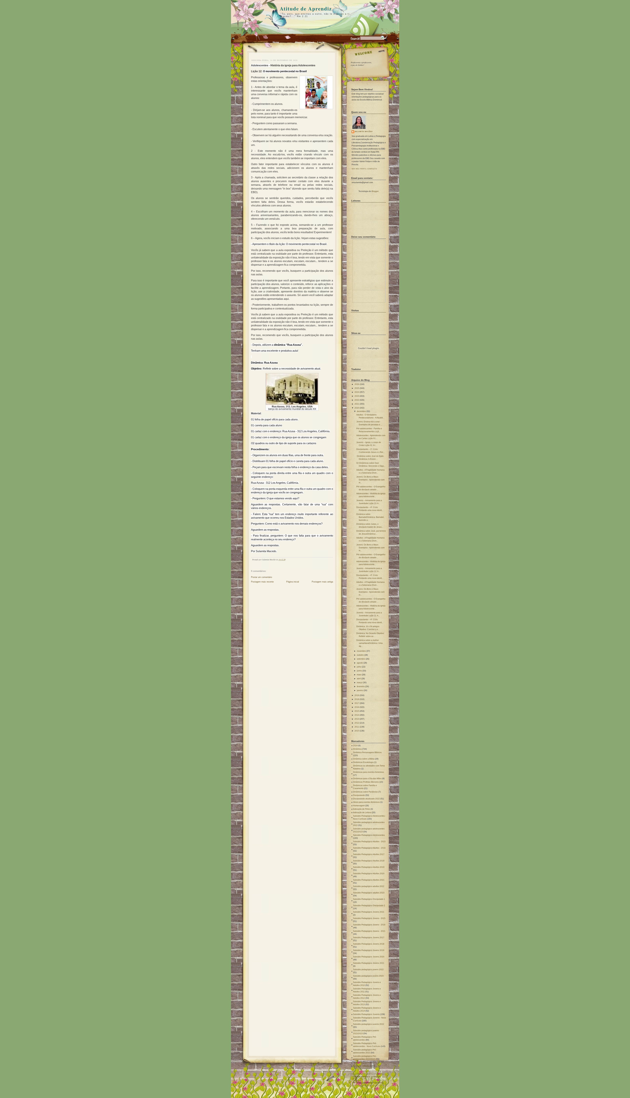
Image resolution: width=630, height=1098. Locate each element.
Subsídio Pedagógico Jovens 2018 (368, 944)
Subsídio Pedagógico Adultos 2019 (368, 867)
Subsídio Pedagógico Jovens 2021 (368, 912)
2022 (357, 400)
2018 (357, 699)
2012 (357, 723)
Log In (321, 42)
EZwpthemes (378, 1083)
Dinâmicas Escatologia (363, 762)
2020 (357, 408)
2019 (357, 695)
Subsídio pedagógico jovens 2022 (368, 969)
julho (359, 667)
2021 (357, 404)
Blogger (375, 191)
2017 (357, 703)
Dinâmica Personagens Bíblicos (367, 752)
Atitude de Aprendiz (306, 8)
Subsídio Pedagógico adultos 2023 (368, 893)
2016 (357, 707)
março (359, 682)
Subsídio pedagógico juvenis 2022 (368, 1024)
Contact (309, 42)
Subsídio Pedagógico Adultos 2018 (368, 861)
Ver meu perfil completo (364, 169)
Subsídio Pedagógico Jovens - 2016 (369, 925)
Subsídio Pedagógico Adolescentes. (369, 835)
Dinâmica (357, 749)
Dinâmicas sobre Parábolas (365, 792)
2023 (357, 396)
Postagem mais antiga (322, 582)
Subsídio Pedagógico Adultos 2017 (368, 854)
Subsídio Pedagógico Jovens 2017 (368, 937)
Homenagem (359, 805)
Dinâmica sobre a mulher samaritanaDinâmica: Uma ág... (369, 643)
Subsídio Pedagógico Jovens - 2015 (369, 918)
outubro (360, 655)
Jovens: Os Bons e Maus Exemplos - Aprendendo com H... (370, 480)
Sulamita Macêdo (364, 131)
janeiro (360, 690)
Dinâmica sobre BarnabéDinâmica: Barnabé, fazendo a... (370, 517)
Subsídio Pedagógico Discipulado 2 (369, 905)
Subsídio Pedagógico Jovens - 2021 (369, 931)
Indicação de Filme (361, 809)
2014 (357, 715)
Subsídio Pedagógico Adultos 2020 (368, 873)
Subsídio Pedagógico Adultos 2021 (368, 880)
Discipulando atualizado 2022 (366, 799)
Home (276, 42)
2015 (357, 711)
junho (359, 671)
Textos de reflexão (361, 1066)
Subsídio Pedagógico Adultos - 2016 (369, 848)
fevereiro (361, 686)
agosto (360, 663)
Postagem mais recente (262, 582)
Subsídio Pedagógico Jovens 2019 (368, 950)
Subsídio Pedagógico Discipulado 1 (369, 899)
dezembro (361, 411)
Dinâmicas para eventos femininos (368, 772)
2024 (357, 392)
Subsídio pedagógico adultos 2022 (368, 886)
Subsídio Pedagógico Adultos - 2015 (369, 841)
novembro (361, 651)
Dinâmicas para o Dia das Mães (367, 778)
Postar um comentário (261, 577)
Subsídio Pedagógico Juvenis (366, 1014)
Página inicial (292, 582)
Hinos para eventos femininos (366, 802)
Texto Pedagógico (361, 1062)
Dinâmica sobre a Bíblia (363, 759)
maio (359, 675)
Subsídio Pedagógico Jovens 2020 (368, 957)
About (298, 42)
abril (359, 678)
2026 (357, 384)
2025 (357, 388)
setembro (361, 659)
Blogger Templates (360, 1079)
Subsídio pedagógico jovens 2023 (368, 976)
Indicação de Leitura (362, 812)
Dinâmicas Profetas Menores (366, 782)
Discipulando (359, 795)
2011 (357, 727)
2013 (357, 719)
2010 (357, 731)
